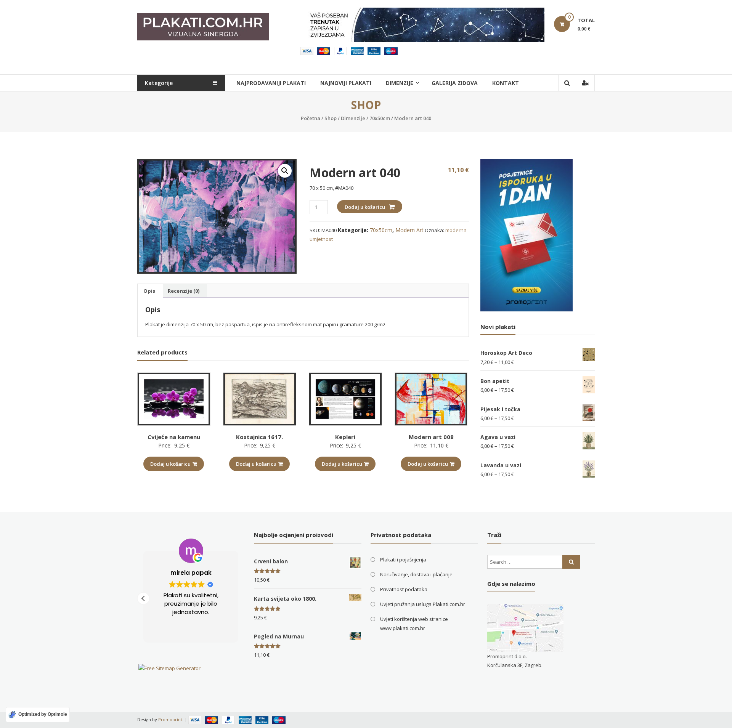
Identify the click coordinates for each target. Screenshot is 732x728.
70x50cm (379, 118)
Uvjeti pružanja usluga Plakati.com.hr (422, 604)
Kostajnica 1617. (259, 437)
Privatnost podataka (403, 589)
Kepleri (345, 437)
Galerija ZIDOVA (455, 83)
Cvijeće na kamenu (174, 437)
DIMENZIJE (399, 83)
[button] (285, 171)
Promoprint (170, 719)
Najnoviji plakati (345, 83)
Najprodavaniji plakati (271, 83)
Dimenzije (353, 118)
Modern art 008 (431, 437)
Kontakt (505, 83)
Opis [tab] (149, 290)
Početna (310, 118)
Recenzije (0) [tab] (183, 290)
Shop (330, 118)
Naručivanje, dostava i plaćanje (416, 574)
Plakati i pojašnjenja (403, 559)
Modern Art (409, 230)
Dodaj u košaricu (365, 207)
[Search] (571, 562)
